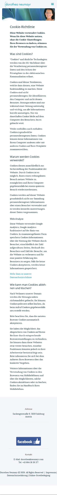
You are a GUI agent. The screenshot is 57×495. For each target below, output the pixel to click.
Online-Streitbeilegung (39, 476)
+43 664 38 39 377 (30, 462)
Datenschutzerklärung (17, 476)
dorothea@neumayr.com (32, 459)
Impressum (51, 473)
